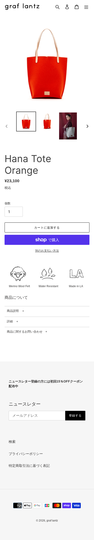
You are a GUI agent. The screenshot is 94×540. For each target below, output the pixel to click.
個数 (7, 203)
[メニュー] (86, 7)
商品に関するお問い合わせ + (27, 331)
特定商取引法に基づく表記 (29, 466)
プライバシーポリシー (26, 454)
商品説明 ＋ (16, 311)
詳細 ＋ (13, 321)
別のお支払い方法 (47, 250)
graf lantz (52, 520)
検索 (12, 442)
